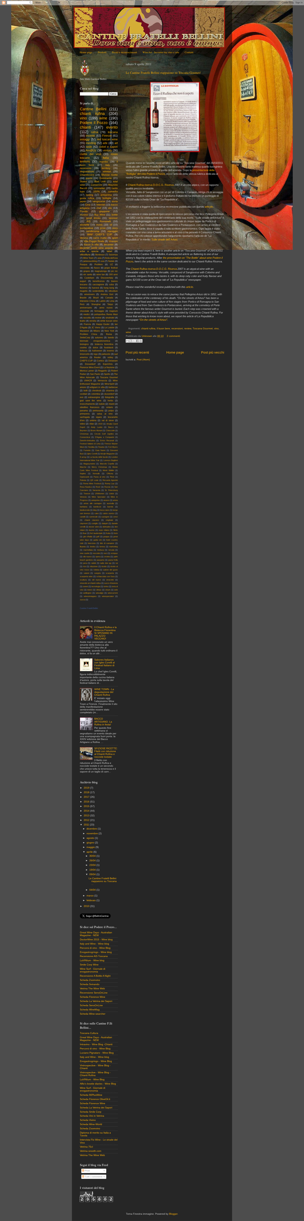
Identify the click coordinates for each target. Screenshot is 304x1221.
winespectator (108, 596)
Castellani (89, 278)
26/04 (92, 860)
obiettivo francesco (89, 407)
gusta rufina (87, 198)
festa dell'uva (111, 258)
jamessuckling (90, 261)
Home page (86, 52)
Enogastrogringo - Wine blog (96, 952)
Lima (112, 301)
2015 (87, 806)
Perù (82, 304)
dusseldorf (109, 394)
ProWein (98, 264)
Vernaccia (102, 380)
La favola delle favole (99, 457)
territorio (85, 161)
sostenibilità (98, 291)
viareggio (112, 231)
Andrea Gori (107, 294)
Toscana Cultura (89, 1033)
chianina (110, 390)
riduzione (94, 566)
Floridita (91, 447)
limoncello (85, 354)
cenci (115, 517)
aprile (90, 852)
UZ (111, 264)
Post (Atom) (143, 359)
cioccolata (85, 268)
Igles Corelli (92, 454)
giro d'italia (87, 537)
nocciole (96, 553)
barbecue (113, 387)
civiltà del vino (90, 154)
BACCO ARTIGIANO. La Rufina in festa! (103, 721)
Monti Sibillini (108, 470)
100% (96, 191)
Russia (107, 487)
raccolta (87, 317)
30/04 (92, 856)
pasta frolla (113, 560)
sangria (97, 573)
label (109, 251)
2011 (87, 824)
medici (86, 314)
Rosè (98, 487)
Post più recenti (137, 352)
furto (116, 533)
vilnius (98, 590)
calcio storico (108, 513)
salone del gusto (110, 570)
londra (92, 547)
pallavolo (106, 354)
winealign (99, 593)
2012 (87, 820)
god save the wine (90, 400)
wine (128, 332)
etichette (84, 224)
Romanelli (105, 221)
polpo (111, 410)
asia (99, 258)
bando (111, 337)
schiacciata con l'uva (105, 576)
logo (96, 354)
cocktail (83, 394)
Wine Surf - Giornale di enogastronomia (92, 970)
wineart (107, 171)
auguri (83, 281)
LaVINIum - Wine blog (92, 960)
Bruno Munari (96, 430)
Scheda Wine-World (91, 1124)
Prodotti (102, 52)
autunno (99, 337)
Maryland (84, 331)
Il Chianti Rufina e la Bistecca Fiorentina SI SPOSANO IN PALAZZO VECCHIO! (105, 633)
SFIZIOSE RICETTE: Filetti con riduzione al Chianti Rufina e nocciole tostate (106, 752)
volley (110, 357)
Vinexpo (113, 241)
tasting (89, 195)
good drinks (93, 218)
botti (86, 390)
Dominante (106, 178)
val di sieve (108, 420)
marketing (113, 547)
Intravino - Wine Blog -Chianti (96, 1044)
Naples (83, 473)
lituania (83, 547)
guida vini (97, 540)
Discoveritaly (107, 278)
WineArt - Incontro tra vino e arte (160, 52)
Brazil (96, 297)
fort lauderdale (96, 533)
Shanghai (96, 304)
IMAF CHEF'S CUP (99, 234)
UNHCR (88, 380)
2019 (100, 424)
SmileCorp (85, 337)
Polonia (83, 480)
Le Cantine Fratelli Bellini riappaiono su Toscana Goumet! (163, 72)
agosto (91, 838)
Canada (109, 297)
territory (106, 168)
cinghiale (109, 520)
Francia (87, 324)
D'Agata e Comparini (104, 437)
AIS (88, 221)
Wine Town (88, 258)
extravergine (94, 397)
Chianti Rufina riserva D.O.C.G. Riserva (151, 185)
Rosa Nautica (86, 487)
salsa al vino (105, 414)
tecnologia (95, 586)
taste (89, 146)
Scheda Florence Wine (92, 997)
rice (84, 566)
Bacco (111, 427)
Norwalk (96, 473)
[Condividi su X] (134, 341)
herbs (110, 400)
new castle (84, 553)
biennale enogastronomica (95, 341)
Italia (106, 157)
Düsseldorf (90, 364)
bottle (115, 214)
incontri (90, 135)
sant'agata (85, 417)
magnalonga (101, 271)
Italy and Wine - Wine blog (94, 943)
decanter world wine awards (96, 248)
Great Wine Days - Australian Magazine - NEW (96, 934)
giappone (104, 211)
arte (105, 143)
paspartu (100, 560)
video (82, 424)
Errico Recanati (107, 440)
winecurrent (113, 593)
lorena (102, 547)
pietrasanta (98, 410)
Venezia (83, 497)
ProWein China (88, 334)
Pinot (112, 477)
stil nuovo (96, 580)
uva (102, 261)
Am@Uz (91, 150)
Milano (96, 331)
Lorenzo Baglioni (110, 460)
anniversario (86, 307)
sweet (85, 586)
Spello (107, 374)
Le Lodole (109, 327)
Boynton (83, 430)
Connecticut (85, 437)
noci (105, 553)
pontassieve (86, 228)
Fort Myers (113, 447)
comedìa (113, 191)
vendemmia (92, 231)
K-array (83, 457)
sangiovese (99, 201)
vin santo (87, 274)
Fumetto (87, 450)
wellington (87, 593)
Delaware (113, 361)
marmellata (88, 550)
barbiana (83, 507)
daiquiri (105, 523)
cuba (111, 284)
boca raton (104, 510)
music (99, 224)
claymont (84, 523)
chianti (85, 127)
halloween (97, 351)
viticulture (113, 291)
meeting (91, 143)
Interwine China (87, 301)
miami (112, 404)
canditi (82, 517)
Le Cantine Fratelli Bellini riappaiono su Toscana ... (103, 881)
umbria (93, 420)
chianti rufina (148, 328)
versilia (92, 321)
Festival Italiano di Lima (90, 444)
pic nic (114, 271)
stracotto (110, 580)
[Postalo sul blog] (130, 341)
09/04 (92, 874)
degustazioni (87, 171)
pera (85, 563)
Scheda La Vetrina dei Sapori (96, 1001)
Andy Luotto (96, 427)
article (189, 287)
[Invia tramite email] (127, 341)
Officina (110, 473)
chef (98, 208)
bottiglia (107, 198)
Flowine (101, 447)
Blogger (173, 1214)
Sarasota (96, 490)
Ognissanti (84, 477)
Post (87, 1170)
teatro (82, 321)
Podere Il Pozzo (93, 122)
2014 (87, 810)
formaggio (99, 311)
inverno (110, 351)
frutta (108, 533)
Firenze (107, 135)
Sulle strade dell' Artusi (164, 239)
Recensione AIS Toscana (94, 956)
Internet (100, 204)
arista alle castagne (93, 503)
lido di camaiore (107, 543)
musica (84, 214)
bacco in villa (91, 244)
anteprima (106, 195)
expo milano (104, 530)
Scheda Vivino (88, 1120)
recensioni (177, 328)
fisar (85, 533)
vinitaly (107, 150)
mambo (103, 161)
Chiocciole (110, 430)
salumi (86, 573)
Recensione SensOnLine (93, 992)
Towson (87, 493)
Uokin (111, 493)
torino (106, 586)
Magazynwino (89, 464)
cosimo (83, 347)
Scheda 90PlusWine (91, 1095)
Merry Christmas (99, 467)
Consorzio (96, 185)
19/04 (92, 870)
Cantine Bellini (93, 109)
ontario (109, 407)
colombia (95, 394)
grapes (86, 271)
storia (115, 201)
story (115, 228)
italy (107, 165)
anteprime (95, 500)
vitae (91, 424)
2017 (87, 797)
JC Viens (95, 327)
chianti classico (91, 520)
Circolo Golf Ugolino (104, 434)
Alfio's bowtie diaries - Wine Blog (98, 1083)
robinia (96, 570)
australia (110, 503)
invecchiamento (87, 404)
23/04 (92, 865)
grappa (106, 537)
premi (89, 178)
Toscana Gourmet (203, 328)
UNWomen (99, 493)
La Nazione (109, 367)
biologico (84, 344)
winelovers (89, 294)
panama (84, 410)
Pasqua (83, 264)
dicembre (92, 828)
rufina (94, 132)
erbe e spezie (89, 251)
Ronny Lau (110, 483)
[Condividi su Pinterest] (140, 341)
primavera (85, 414)
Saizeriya (113, 254)
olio (110, 208)
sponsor (113, 218)
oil (111, 224)
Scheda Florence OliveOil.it (95, 1099)
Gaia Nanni (100, 450)
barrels (110, 507)
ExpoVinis (108, 364)
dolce (95, 347)
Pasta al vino (100, 477)
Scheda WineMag (90, 1009)
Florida (84, 211)
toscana (113, 132)
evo (81, 397)
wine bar (100, 274)
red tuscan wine (107, 139)
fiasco (97, 268)
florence (84, 288)
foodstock (108, 347)
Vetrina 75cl (86, 1146)
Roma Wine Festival (92, 483)
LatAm (102, 301)
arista (115, 500)
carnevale (93, 517)
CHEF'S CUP (86, 361)
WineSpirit (109, 384)
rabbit (93, 563)
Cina (87, 204)
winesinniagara (90, 596)
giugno (91, 842)
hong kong (109, 288)
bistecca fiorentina (104, 344)
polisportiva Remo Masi (106, 314)
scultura (83, 580)
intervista (92, 543)
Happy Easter (103, 324)
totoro (89, 590)
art (116, 143)
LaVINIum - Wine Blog (92, 1079)
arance (106, 500)
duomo (91, 530)
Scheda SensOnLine (91, 1005)
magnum (113, 311)
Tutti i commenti (93, 1176)
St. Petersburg (111, 490)
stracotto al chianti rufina (90, 583)
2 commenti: (173, 336)
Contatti (189, 52)
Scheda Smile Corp (90, 1112)
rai (117, 563)
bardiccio (97, 507)
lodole (102, 404)
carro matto (100, 238)
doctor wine (94, 527)
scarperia (110, 573)
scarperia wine (86, 576)
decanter (109, 244)
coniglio (94, 523)
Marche (83, 467)
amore (83, 387)
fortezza (83, 351)
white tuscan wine (109, 321)
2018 (87, 792)
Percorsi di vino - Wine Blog (95, 948)
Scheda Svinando (89, 984)
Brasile (83, 297)
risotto (104, 566)
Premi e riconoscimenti (124, 52)
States (83, 181)
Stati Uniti (100, 181)
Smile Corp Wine (89, 964)
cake (96, 513)
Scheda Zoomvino (90, 980)
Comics (100, 361)
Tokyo (110, 304)
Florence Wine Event (90, 367)
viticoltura (85, 254)
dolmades (107, 527)
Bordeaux (100, 254)
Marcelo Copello (107, 464)
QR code (94, 480)
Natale (111, 261)
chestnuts (96, 390)
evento (112, 127)
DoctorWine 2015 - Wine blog (96, 939)
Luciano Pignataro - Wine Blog (97, 1053)
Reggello (102, 371)
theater (97, 357)
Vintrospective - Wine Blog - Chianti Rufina (95, 1074)
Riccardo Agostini (110, 480)
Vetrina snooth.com (90, 1151)
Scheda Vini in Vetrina (92, 1116)
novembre (93, 833)
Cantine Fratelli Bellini (89, 608)
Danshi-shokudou (87, 440)
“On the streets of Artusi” (153, 319)
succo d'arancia (111, 583)
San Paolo (95, 374)
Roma (109, 334)
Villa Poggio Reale (94, 241)
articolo (209, 206)
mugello (84, 291)
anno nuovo (106, 307)
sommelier (99, 188)
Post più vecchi (212, 352)
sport (115, 238)
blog (95, 510)
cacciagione (98, 284)
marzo (90, 895)
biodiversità (85, 510)
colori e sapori (108, 146)
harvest (95, 288)
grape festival (111, 268)
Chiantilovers (87, 175)
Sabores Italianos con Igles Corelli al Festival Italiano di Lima (104, 664)
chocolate (84, 311)
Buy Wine (99, 214)
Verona (84, 238)
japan (83, 201)
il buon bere (163, 328)
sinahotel (110, 317)
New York (109, 331)
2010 (87, 906)
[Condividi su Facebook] (137, 341)
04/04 (92, 890)
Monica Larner (87, 371)
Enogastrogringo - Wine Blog (96, 1061)
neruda (111, 550)
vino (216, 328)
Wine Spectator (99, 497)
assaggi (85, 139)
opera (98, 557)
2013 (87, 815)
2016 (87, 801)
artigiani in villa (97, 387)
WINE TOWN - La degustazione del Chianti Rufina (104, 692)
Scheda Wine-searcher (92, 1014)
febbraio (91, 900)
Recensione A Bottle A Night (95, 976)
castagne (105, 517)
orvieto (107, 557)
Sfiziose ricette (109, 175)
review (187, 328)
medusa (100, 550)
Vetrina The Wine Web (92, 988)
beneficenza (98, 281)
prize (103, 228)
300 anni (113, 274)
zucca (82, 600)
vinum (107, 590)
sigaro (99, 417)
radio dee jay (105, 563)
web (116, 590)
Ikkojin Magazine (107, 454)
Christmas (84, 434)
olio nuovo (87, 557)
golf (97, 537)
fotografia (109, 397)
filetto (115, 530)
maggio (91, 847)
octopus (114, 553)
